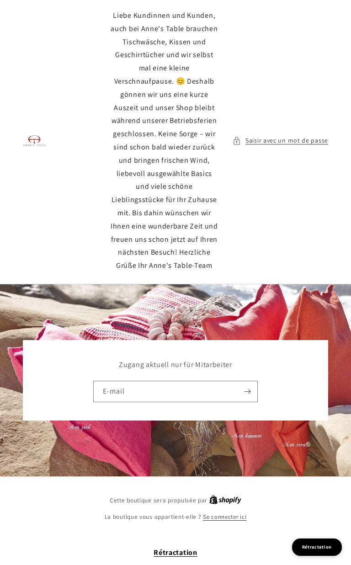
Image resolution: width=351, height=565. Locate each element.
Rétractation (175, 552)
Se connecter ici (224, 517)
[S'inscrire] (247, 391)
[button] (280, 140)
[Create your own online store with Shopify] (225, 500)
